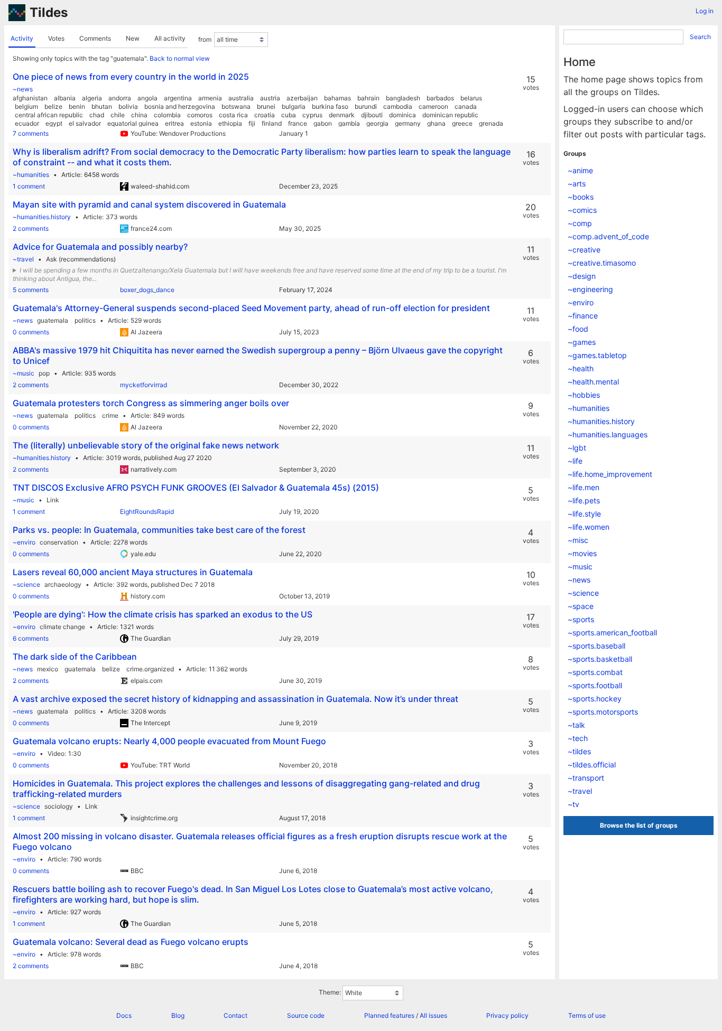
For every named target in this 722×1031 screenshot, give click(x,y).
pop (44, 373)
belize (53, 106)
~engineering (590, 289)
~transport (586, 777)
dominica (402, 115)
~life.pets (584, 500)
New (133, 38)
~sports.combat (595, 672)
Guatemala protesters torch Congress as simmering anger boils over (151, 403)
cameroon (433, 106)
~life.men (583, 487)
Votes (56, 38)
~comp (580, 223)
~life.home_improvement (610, 474)
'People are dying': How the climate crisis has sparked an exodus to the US (162, 614)
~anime (580, 170)
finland (272, 123)
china (139, 115)
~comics (582, 209)
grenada (491, 123)
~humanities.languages (607, 434)
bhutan (101, 106)
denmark (342, 115)
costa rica (233, 115)
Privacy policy (507, 1015)
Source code (306, 1015)
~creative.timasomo (602, 262)
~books (581, 196)
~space (581, 606)
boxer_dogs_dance (147, 290)
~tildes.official (592, 764)
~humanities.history (42, 217)
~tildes (579, 751)
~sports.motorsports (603, 711)
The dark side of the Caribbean (75, 656)
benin (77, 106)
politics (85, 320)
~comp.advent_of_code (608, 236)
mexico (47, 669)
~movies (582, 553)
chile (117, 115)
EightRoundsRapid (147, 512)
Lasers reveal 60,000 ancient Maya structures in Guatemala (133, 572)
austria (270, 98)
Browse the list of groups (639, 825)
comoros (199, 115)
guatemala (52, 320)
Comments (95, 38)
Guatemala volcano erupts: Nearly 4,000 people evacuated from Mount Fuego (169, 741)
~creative (584, 249)
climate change (62, 627)
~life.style (584, 513)
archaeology (62, 584)
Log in (705, 11)
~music (23, 373)
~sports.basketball (600, 658)
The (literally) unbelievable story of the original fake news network (146, 445)
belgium (26, 106)
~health (581, 368)
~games (582, 342)
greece (462, 123)
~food (578, 328)
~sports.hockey (595, 698)
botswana (236, 106)
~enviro (24, 542)
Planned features (389, 1015)
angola (147, 98)
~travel (23, 259)
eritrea (174, 123)
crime (110, 415)
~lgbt (577, 447)
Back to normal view (180, 58)
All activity (170, 38)
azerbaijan (302, 98)
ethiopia (230, 123)
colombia (167, 115)
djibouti (372, 115)
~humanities (31, 175)
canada (466, 106)
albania (65, 98)
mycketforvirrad (143, 385)
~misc (578, 540)
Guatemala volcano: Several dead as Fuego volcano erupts (130, 941)
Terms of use (587, 1015)
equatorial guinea (133, 123)
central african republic (49, 115)
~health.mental (593, 381)
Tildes (49, 12)
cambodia (397, 106)
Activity (22, 38)
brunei (266, 106)
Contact (235, 1015)
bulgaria (294, 106)
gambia (349, 123)
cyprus (312, 115)
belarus (471, 98)
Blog (177, 1015)
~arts (577, 183)
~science (26, 584)
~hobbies (584, 394)
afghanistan (30, 98)
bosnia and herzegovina (179, 106)
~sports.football (595, 685)
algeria (92, 98)
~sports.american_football (612, 632)
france (297, 123)
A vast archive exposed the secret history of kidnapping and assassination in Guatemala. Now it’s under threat (235, 698)
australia (241, 98)
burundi (366, 106)
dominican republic (450, 115)
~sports (581, 619)
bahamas (337, 98)
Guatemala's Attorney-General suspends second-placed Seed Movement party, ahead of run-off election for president (251, 308)
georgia (377, 123)
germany (408, 123)
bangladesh (403, 98)
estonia (201, 123)
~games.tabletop (597, 355)
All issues (433, 1015)
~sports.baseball (596, 645)
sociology (58, 806)
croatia (264, 115)
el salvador (85, 123)
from (204, 39)
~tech (578, 738)
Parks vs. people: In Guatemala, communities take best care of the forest (159, 529)
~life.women (588, 526)
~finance (583, 315)
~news (23, 89)
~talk (576, 724)
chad (96, 115)
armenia (210, 98)
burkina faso (330, 106)
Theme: (330, 992)
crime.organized (150, 669)
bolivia (128, 106)
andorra (119, 98)
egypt (53, 123)
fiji (251, 123)
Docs (124, 1015)
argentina (178, 98)
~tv (573, 804)
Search (700, 37)
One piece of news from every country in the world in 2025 (131, 76)
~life (575, 460)
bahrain (368, 98)
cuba (288, 115)
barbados (440, 98)
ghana (436, 123)
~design (582, 275)
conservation (59, 542)
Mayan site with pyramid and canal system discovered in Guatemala (149, 204)
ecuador (27, 123)
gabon (322, 123)
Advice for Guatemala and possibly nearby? (100, 246)
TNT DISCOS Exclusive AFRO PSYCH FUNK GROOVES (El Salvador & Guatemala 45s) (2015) (196, 487)
